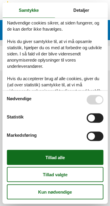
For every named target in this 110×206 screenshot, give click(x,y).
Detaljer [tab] (81, 9)
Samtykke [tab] (29, 9)
